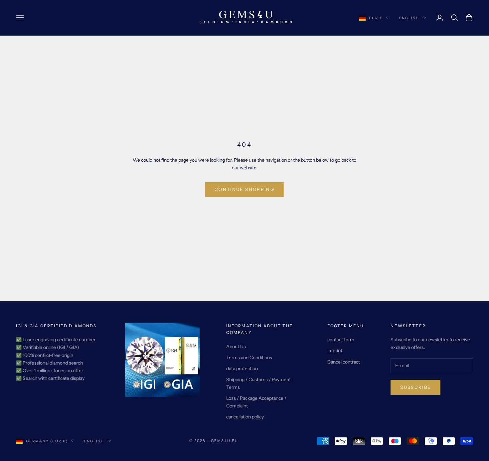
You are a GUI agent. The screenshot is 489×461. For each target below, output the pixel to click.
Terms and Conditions (249, 358)
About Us (236, 347)
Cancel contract (343, 362)
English (409, 18)
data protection (242, 369)
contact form (340, 340)
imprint (334, 351)
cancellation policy (245, 417)
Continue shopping (244, 189)
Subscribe (415, 387)
